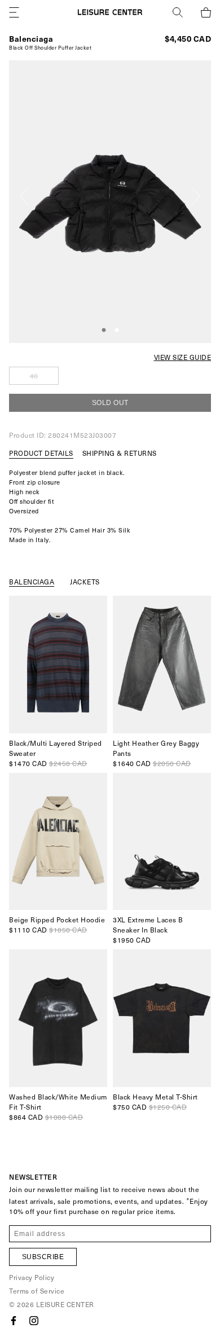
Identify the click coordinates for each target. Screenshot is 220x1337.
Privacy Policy (31, 1277)
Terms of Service (36, 1291)
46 (34, 376)
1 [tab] (103, 330)
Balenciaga (31, 39)
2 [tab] (116, 330)
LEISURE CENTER (65, 1304)
